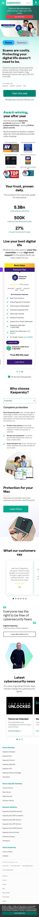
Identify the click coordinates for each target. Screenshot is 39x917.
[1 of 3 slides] (17, 371)
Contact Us (5, 876)
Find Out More (14, 731)
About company (7, 851)
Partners (4, 884)
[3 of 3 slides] (22, 371)
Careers (4, 901)
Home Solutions (8, 748)
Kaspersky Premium (8, 760)
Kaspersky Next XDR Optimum (11, 824)
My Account (35, 4)
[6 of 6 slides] (26, 598)
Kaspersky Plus (7, 756)
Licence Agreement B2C (27, 865)
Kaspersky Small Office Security (12, 811)
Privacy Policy (5, 865)
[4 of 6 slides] (21, 598)
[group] (19, 315)
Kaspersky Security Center (10, 832)
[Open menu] (3, 3)
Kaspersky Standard (8, 752)
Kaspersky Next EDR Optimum (11, 820)
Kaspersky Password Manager (11, 773)
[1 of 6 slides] (13, 598)
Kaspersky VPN (7, 768)
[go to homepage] (14, 3)
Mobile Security (7, 796)
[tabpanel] (19, 443)
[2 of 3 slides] (19, 371)
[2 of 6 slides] (16, 598)
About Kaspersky (9, 847)
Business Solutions (9, 807)
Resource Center (6, 892)
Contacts (5, 856)
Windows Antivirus (8, 800)
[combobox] (29, 3)
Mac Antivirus (6, 792)
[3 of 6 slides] (18, 598)
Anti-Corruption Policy (15, 865)
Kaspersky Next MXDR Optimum (12, 828)
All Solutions (6, 777)
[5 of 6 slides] (23, 598)
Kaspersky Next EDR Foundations (12, 815)
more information (31, 910)
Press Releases (5, 896)
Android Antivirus (7, 788)
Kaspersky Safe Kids (8, 764)
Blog (3, 888)
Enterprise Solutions (8, 836)
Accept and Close (19, 913)
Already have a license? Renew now (19, 100)
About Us (4, 880)
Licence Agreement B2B (7, 870)
